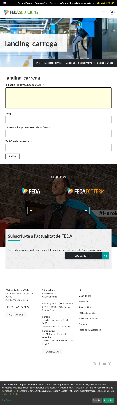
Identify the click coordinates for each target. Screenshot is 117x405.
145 (52, 310)
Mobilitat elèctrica (53, 63)
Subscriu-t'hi (83, 255)
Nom (8, 113)
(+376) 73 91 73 (62, 307)
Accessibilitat (85, 307)
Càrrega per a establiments (79, 63)
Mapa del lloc (85, 296)
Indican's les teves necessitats (23, 85)
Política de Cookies (88, 313)
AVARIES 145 (107, 3)
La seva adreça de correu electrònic (26, 127)
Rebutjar (97, 400)
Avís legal (83, 301)
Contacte (83, 324)
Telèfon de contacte (17, 141)
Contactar (16, 314)
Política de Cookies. (11, 394)
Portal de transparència (90, 330)
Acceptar (108, 400)
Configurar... (8, 400)
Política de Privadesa (89, 318)
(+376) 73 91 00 (21, 307)
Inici (38, 63)
